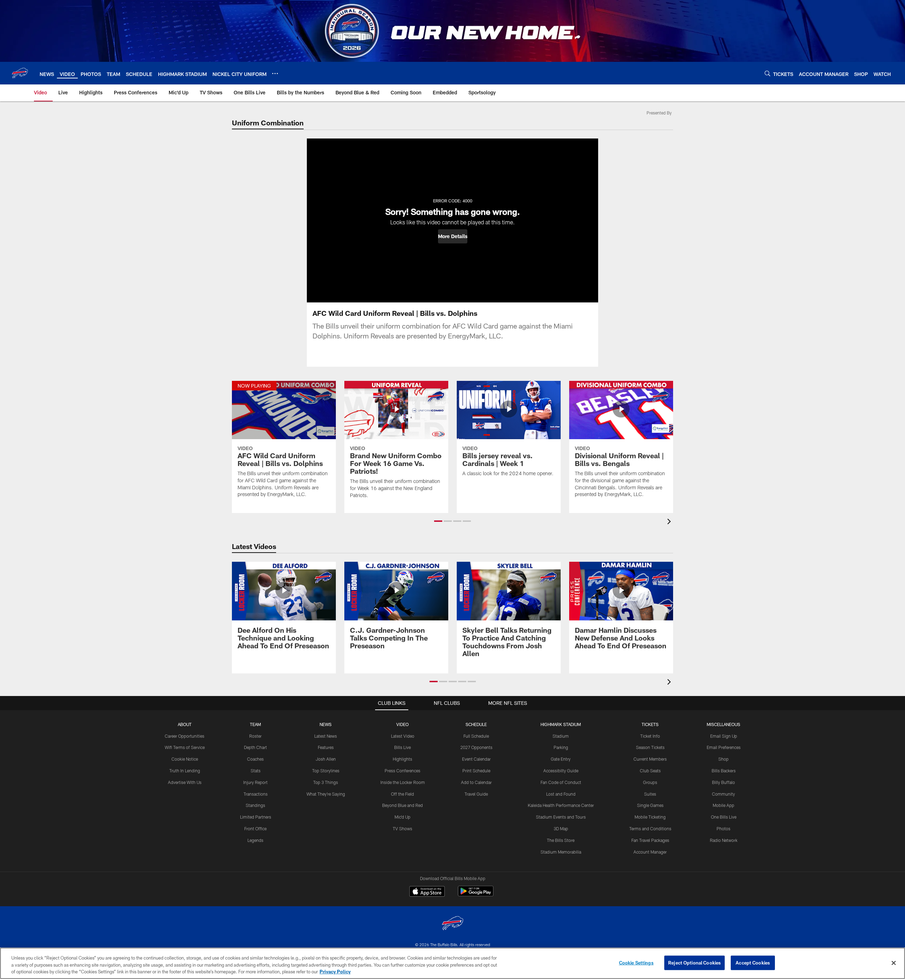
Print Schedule (476, 770)
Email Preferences (724, 747)
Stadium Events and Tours (561, 816)
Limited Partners (255, 816)
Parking (561, 747)
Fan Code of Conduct (561, 782)
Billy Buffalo (723, 782)
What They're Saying (325, 793)
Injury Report (255, 782)
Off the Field (402, 793)
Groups (650, 782)
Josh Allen (326, 758)
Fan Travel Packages (650, 840)
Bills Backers (724, 770)
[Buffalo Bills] (452, 924)
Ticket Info (650, 735)
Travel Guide (476, 793)
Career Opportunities (184, 735)
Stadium (561, 735)
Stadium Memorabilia (561, 851)
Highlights (402, 758)
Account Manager (650, 851)
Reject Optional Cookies (694, 962)
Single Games (650, 805)
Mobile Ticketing (650, 816)
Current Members (650, 758)
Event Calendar (476, 758)
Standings (255, 805)
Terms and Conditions (650, 828)
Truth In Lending (184, 770)
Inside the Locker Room (402, 782)
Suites (650, 793)
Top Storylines (325, 770)
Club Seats (650, 770)
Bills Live (402, 747)
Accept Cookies (753, 962)
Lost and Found (561, 793)
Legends (255, 840)
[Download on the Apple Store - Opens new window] (427, 892)
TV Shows (402, 828)
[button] (452, 236)
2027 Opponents (476, 747)
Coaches (255, 758)
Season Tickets (650, 747)
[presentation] (670, 522)
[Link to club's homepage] (19, 73)
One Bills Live (723, 816)
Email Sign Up (723, 735)
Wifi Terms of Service (185, 747)
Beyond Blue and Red (402, 805)
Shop (723, 758)
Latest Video (402, 735)
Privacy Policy (335, 971)
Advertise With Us (185, 782)
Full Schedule (476, 735)
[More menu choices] (275, 73)
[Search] (767, 73)
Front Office (255, 828)
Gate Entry (561, 758)
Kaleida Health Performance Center (561, 805)
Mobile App (723, 805)
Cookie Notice (184, 758)
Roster (255, 735)
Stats (256, 770)
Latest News (325, 735)
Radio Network (723, 840)
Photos (723, 828)
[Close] (893, 963)
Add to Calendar (476, 782)
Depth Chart (255, 747)
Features (326, 747)
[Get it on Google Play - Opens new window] (475, 894)
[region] (452, 963)
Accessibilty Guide (560, 770)
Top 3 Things (325, 782)
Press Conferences (402, 770)
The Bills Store (560, 840)
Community (723, 793)
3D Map (561, 828)
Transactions (256, 793)
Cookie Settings (636, 962)
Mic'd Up (402, 816)
